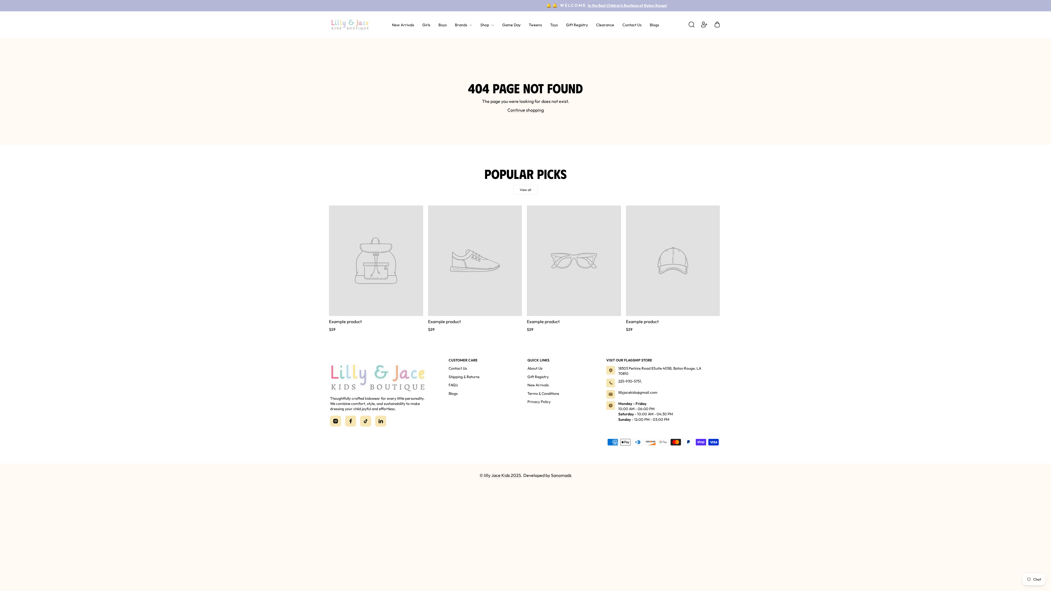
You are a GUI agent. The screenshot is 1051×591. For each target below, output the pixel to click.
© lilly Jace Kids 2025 (500, 475)
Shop (485, 24)
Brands (461, 24)
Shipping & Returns (464, 376)
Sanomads (561, 475)
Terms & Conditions (543, 393)
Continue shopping (525, 110)
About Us (534, 368)
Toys (554, 24)
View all (525, 190)
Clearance (605, 24)
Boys (442, 24)
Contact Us (632, 24)
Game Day (511, 24)
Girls (426, 24)
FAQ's (453, 385)
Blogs (654, 24)
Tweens (535, 24)
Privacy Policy (539, 401)
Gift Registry (577, 24)
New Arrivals (403, 24)
